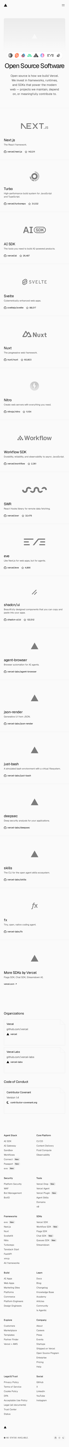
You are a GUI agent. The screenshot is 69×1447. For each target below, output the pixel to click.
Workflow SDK (46, 1226)
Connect (11, 1159)
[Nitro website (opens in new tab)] (34, 394)
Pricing (39, 1362)
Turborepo (9, 1244)
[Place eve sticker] (50, 55)
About (39, 1325)
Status (7, 1413)
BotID (7, 1197)
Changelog (42, 1287)
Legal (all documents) (15, 1404)
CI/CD (39, 1141)
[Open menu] (63, 5)
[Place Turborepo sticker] (23, 55)
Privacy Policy (11, 1382)
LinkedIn (40, 1391)
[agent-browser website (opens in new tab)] (34, 654)
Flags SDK (41, 1231)
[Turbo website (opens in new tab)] (34, 186)
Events (39, 1339)
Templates (9, 1334)
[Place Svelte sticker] (16, 55)
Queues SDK (46, 1240)
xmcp (6, 1258)
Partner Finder (11, 1339)
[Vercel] (6, 5)
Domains (40, 1202)
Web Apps (9, 1283)
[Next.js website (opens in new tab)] (34, 134)
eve (9, 1168)
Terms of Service (12, 1386)
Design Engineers (13, 1305)
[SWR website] (34, 498)
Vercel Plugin (46, 1193)
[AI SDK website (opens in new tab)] (34, 238)
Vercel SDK (42, 1222)
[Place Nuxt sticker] (29, 55)
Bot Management (13, 1193)
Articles (40, 1301)
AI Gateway (10, 1145)
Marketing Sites (12, 1287)
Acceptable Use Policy (15, 1400)
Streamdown (42, 1244)
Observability (43, 1154)
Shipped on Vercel (45, 1348)
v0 (37, 1206)
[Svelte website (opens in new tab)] (34, 290)
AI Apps (8, 1278)
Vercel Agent (42, 1188)
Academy (41, 1296)
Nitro (6, 1240)
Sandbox (8, 1150)
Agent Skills (42, 1197)
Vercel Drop (45, 1183)
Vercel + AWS (11, 1344)
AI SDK (7, 1141)
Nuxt (6, 1231)
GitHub (39, 1382)
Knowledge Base (45, 1292)
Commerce (9, 1296)
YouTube (40, 1395)
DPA (6, 1395)
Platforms (9, 1292)
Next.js (7, 1226)
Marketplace (10, 1330)
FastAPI (8, 1253)
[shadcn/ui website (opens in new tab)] (34, 602)
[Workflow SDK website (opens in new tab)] (34, 446)
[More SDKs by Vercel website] (34, 966)
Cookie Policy (11, 1391)
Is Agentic (41, 1310)
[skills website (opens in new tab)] (34, 862)
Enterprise (41, 1357)
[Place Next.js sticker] (10, 55)
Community (42, 1305)
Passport (11, 1163)
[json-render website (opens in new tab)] (34, 706)
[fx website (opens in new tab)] (34, 914)
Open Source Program (47, 1353)
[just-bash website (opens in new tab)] (34, 758)
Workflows (9, 1154)
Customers (9, 1325)
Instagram (41, 1400)
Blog (38, 1283)
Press (39, 1334)
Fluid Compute (44, 1150)
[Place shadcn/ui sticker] (58, 55)
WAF (6, 1188)
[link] (20, 151)
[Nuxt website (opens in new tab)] (34, 342)
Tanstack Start (11, 1249)
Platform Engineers (13, 1301)
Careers (40, 1330)
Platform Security (13, 1183)
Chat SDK (44, 1235)
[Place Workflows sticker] (36, 55)
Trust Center (10, 1409)
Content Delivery (45, 1145)
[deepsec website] (34, 810)
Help (38, 1366)
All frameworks (11, 1263)
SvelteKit (8, 1235)
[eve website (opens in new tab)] (34, 550)
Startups (40, 1344)
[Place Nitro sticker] (42, 55)
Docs (39, 1278)
